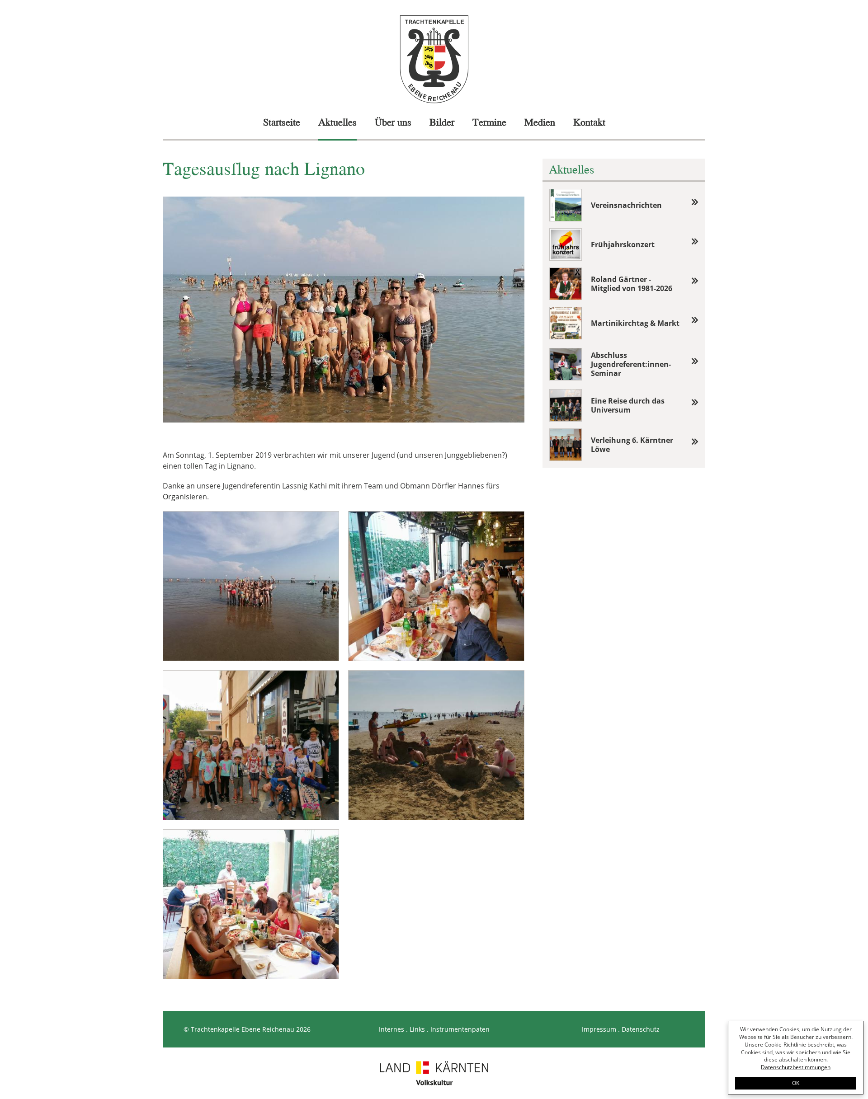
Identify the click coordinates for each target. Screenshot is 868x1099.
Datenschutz (641, 1029)
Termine (489, 121)
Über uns (393, 121)
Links (417, 1029)
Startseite (281, 121)
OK (795, 1083)
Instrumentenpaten (460, 1029)
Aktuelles (337, 121)
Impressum (599, 1029)
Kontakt (589, 121)
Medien (539, 121)
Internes (391, 1029)
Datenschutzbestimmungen (795, 1067)
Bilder (441, 121)
